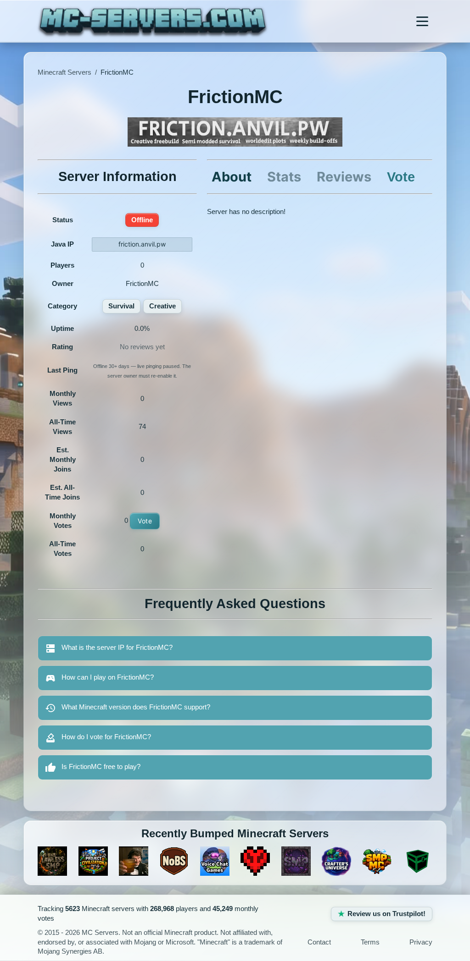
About (232, 176)
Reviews (344, 176)
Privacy (420, 942)
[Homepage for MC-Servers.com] (152, 21)
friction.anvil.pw (142, 244)
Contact (319, 942)
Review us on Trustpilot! (386, 913)
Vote (145, 521)
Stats (284, 176)
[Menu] (422, 21)
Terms (370, 942)
